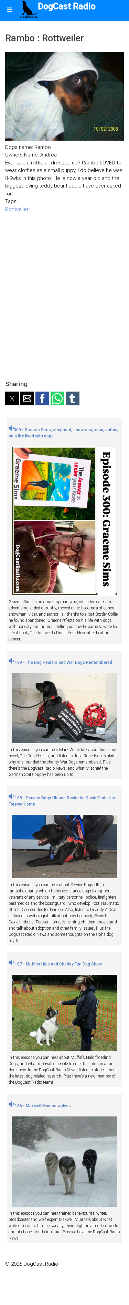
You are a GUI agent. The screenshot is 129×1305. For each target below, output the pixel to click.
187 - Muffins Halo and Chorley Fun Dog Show (58, 964)
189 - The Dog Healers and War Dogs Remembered (63, 662)
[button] (12, 398)
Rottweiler (17, 209)
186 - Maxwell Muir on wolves (42, 1105)
